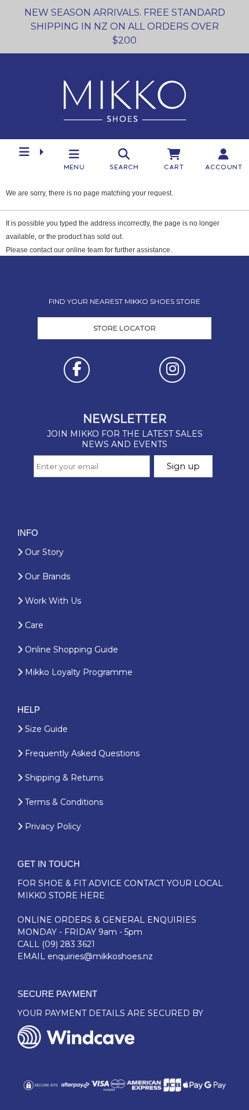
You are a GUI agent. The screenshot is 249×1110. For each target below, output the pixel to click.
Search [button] (124, 166)
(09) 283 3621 (68, 944)
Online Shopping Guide (70, 649)
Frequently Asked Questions (81, 753)
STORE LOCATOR (124, 328)
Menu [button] (74, 166)
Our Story (43, 552)
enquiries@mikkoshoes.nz (100, 956)
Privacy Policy (52, 826)
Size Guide (45, 729)
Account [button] (224, 166)
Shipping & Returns (63, 777)
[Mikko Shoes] (125, 96)
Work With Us (52, 601)
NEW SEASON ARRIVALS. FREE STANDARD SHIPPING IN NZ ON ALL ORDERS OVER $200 (124, 26)
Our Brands (46, 576)
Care (33, 625)
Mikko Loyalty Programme (78, 672)
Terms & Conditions (63, 802)
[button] (25, 151)
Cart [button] (174, 166)
